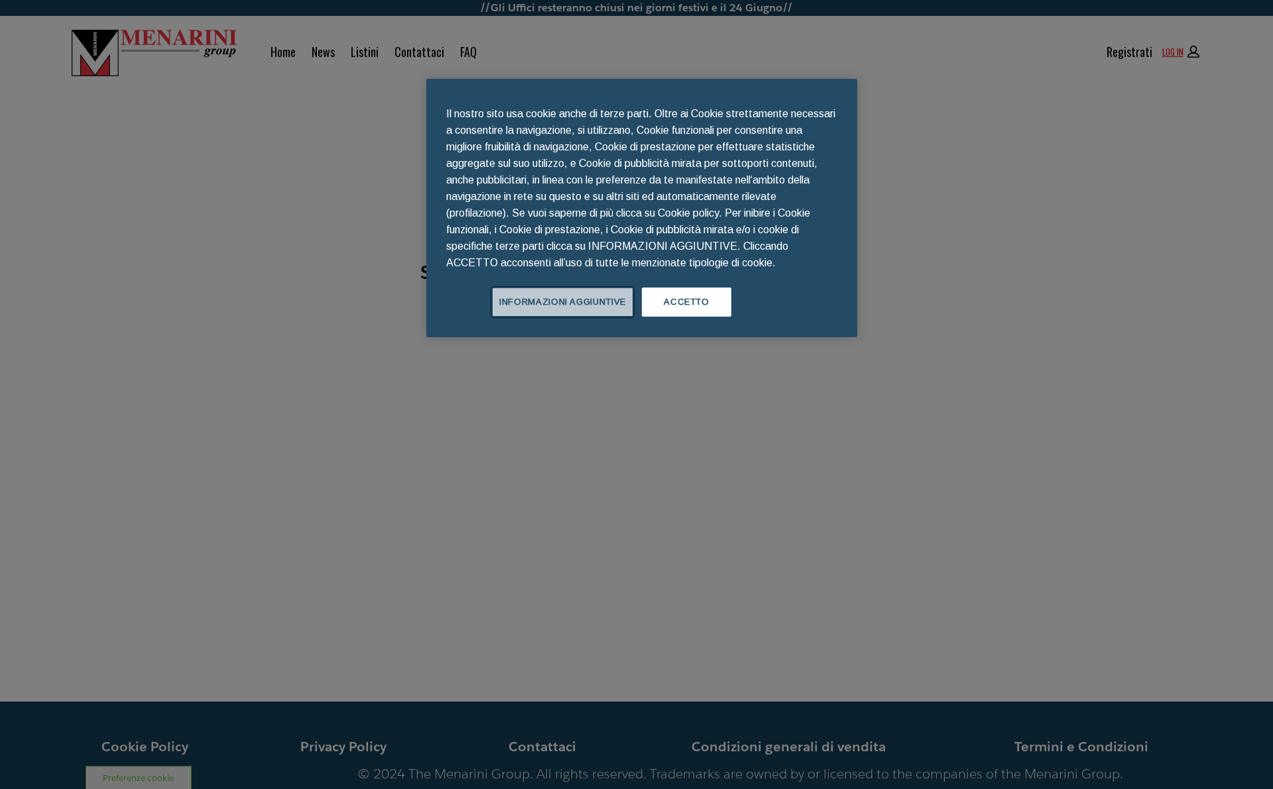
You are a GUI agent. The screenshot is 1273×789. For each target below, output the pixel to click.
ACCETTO (686, 302)
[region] (641, 208)
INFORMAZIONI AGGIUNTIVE (562, 302)
